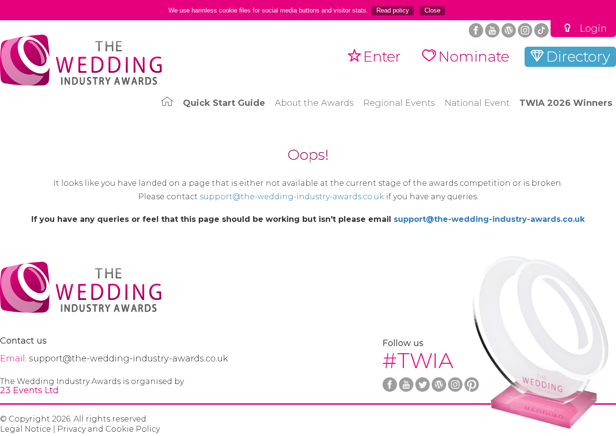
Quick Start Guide (224, 103)
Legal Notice (25, 429)
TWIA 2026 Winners (565, 103)
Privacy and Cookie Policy (108, 429)
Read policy (392, 10)
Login (593, 28)
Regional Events (399, 103)
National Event (477, 103)
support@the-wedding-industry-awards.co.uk (292, 196)
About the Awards (314, 103)
